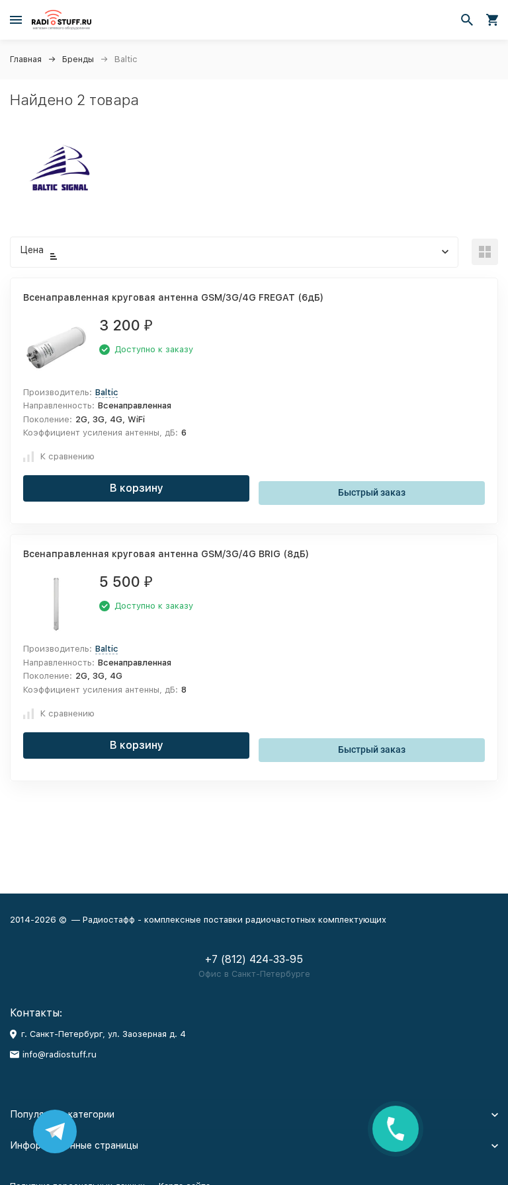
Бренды (78, 59)
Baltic (106, 392)
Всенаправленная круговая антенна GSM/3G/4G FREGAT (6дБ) (173, 297)
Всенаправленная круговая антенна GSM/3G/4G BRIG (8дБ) (166, 554)
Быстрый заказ (371, 492)
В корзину (136, 488)
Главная (26, 59)
